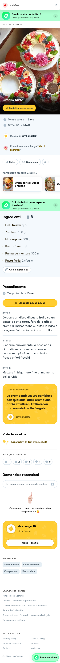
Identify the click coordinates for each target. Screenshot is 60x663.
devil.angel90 (29, 136)
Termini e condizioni (12, 643)
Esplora (6, 648)
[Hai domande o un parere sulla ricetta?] (27, 484)
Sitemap (35, 643)
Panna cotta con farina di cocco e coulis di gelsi (26, 615)
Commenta (32, 162)
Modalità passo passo (21, 108)
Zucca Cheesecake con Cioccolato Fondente (25, 605)
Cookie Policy (38, 638)
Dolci (19, 24)
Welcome (35, 648)
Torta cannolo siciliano (14, 620)
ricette (7, 24)
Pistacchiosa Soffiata (13, 595)
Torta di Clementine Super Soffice (19, 600)
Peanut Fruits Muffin (13, 610)
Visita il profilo (30, 542)
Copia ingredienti (18, 269)
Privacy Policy (9, 638)
